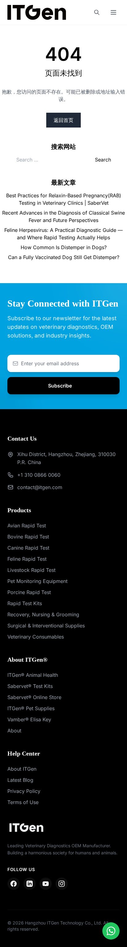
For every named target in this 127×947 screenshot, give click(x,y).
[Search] (96, 12)
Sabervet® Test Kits (30, 686)
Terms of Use (23, 802)
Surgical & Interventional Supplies (46, 625)
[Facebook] (13, 884)
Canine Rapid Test (28, 548)
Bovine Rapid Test (28, 537)
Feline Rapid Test (27, 559)
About (14, 730)
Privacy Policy (23, 791)
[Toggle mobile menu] (113, 12)
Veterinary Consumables (35, 637)
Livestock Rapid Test (31, 570)
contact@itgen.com (39, 487)
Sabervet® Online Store (34, 697)
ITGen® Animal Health (32, 675)
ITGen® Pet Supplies (31, 708)
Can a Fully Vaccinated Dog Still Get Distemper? (63, 257)
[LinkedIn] (29, 884)
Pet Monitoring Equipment (37, 581)
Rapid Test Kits (24, 603)
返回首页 (63, 120)
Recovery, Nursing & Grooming (43, 614)
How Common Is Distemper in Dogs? (64, 247)
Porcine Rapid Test (29, 592)
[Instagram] (61, 884)
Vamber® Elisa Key (29, 719)
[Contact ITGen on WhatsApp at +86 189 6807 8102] (111, 931)
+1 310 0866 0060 (38, 475)
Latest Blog (20, 780)
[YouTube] (45, 884)
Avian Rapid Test (26, 525)
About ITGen (21, 769)
